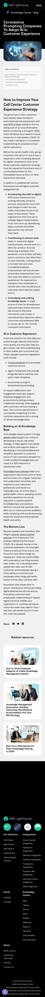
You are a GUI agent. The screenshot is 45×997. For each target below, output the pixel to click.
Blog (36, 12)
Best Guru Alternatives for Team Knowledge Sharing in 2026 (20, 749)
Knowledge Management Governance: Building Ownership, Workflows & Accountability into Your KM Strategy (19, 710)
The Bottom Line (12, 85)
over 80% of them (12, 124)
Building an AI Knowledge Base (17, 82)
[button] (13, 624)
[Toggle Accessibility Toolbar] (5, 992)
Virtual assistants (16, 362)
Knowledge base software (16, 471)
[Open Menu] (39, 5)
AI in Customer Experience (15, 79)
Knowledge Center (21, 12)
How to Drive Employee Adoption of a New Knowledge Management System (22, 671)
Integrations (29, 834)
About (6, 945)
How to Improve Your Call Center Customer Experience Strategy (21, 76)
